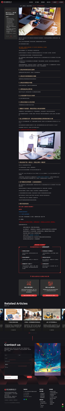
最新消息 (48, 2)
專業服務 (43, 2)
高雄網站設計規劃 (53, 391)
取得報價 (61, 2)
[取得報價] (62, 405)
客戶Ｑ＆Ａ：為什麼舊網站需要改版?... (39, 5)
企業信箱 (51, 401)
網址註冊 (51, 399)
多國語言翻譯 (52, 402)
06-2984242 (27, 394)
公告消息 (41, 407)
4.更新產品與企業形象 (9, 22)
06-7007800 (27, 393)
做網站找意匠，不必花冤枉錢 (40, 244)
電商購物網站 (42, 397)
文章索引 (7, 16)
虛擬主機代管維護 (53, 398)
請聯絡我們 (45, 247)
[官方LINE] (62, 406)
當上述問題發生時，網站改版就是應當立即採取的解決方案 (11, 29)
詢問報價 (51, 404)
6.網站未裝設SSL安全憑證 (9, 25)
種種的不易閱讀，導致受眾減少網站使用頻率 (11, 27)
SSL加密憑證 (52, 395)
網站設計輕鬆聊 (29, 5)
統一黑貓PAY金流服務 (53, 397)
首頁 (21, 5)
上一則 (8, 36)
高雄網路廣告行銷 (53, 394)
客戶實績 (37, 2)
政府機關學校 (42, 394)
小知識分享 (42, 405)
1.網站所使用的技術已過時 (10, 18)
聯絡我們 (55, 2)
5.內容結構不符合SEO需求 (10, 23)
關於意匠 (31, 2)
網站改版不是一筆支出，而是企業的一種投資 (11, 32)
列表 (11, 36)
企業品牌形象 (42, 393)
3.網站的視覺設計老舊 (9, 21)
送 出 (29, 376)
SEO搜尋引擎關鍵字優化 (54, 392)
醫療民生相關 (42, 396)
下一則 (14, 36)
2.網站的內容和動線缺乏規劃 (10, 19)
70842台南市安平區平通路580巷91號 (31, 391)
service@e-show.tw (28, 396)
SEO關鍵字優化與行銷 (43, 404)
